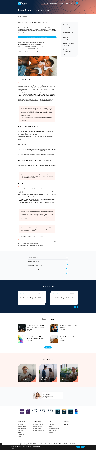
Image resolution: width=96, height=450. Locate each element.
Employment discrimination (68, 27)
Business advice (53, 3)
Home (18, 16)
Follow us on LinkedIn (69, 424)
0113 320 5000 (44, 397)
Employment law (24, 16)
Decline (83, 446)
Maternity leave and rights (68, 32)
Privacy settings (1, 444)
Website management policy (54, 428)
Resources (61, 3)
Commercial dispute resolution (38, 430)
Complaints (51, 432)
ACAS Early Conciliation (67, 51)
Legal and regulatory (52, 430)
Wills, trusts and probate (22, 426)
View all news (48, 347)
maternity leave (24, 134)
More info (12, 448)
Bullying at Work (66, 37)
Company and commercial (38, 424)
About (67, 3)
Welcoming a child (21, 27)
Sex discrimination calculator (68, 43)
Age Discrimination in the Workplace (67, 49)
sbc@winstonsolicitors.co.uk (47, 396)
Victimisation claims (66, 45)
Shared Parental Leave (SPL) (68, 34)
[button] (77, 3)
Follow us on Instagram (67, 424)
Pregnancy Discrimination (67, 54)
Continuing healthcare (22, 428)
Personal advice (44, 3)
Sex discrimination (66, 30)
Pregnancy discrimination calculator (67, 40)
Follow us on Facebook (65, 424)
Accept (78, 446)
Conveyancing (20, 424)
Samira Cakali (45, 393)
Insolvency (20, 432)
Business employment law (37, 426)
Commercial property (37, 428)
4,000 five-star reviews (42, 87)
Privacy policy (51, 424)
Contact (72, 3)
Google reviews (29, 444)
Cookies (50, 426)
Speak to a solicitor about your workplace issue (37, 37)
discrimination (31, 48)
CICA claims (20, 436)
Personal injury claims (22, 434)
